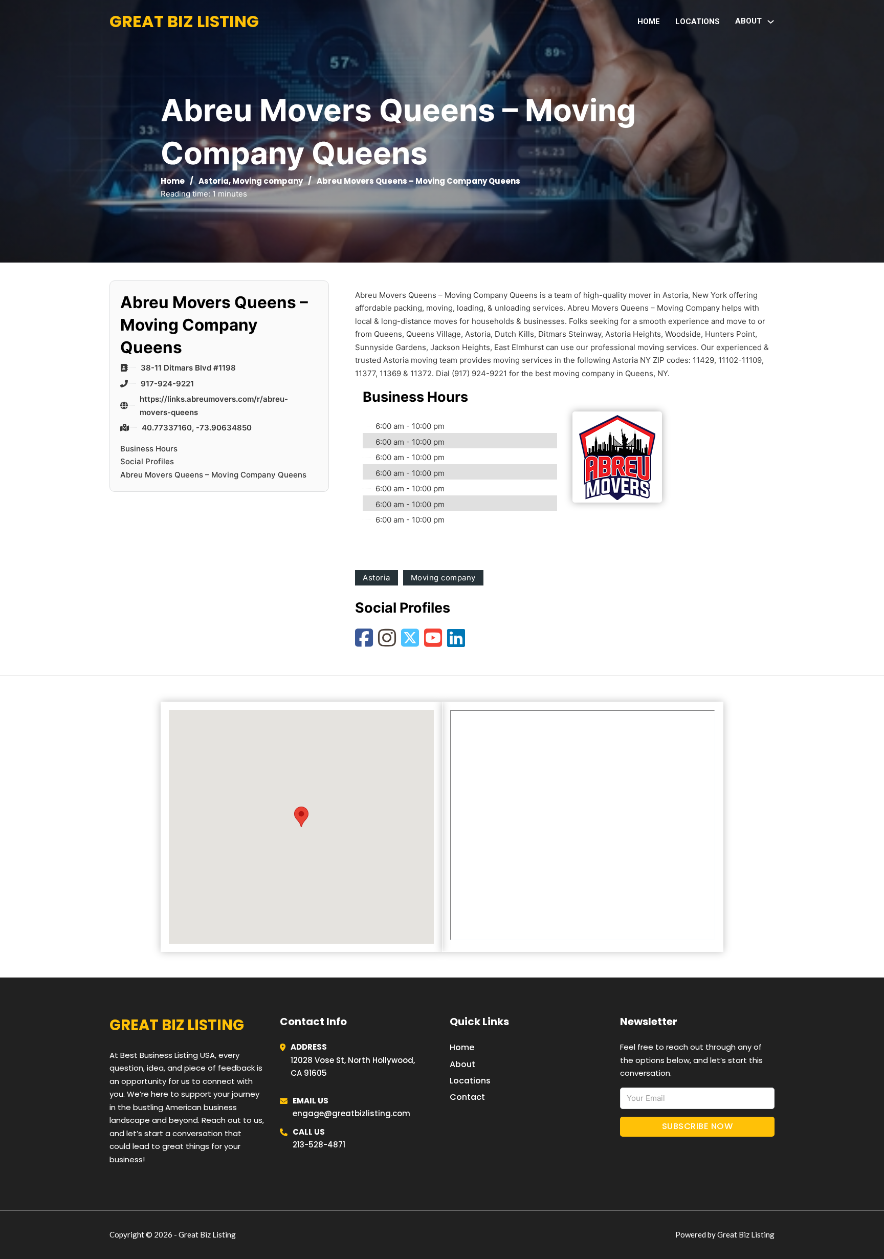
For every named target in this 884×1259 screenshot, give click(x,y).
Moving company (267, 181)
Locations (697, 21)
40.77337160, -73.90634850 (197, 427)
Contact (467, 1097)
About (462, 1064)
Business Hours (149, 448)
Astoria (213, 181)
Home (648, 21)
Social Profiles (147, 461)
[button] (301, 816)
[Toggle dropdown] (771, 22)
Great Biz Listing (184, 21)
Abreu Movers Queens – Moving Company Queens (213, 475)
